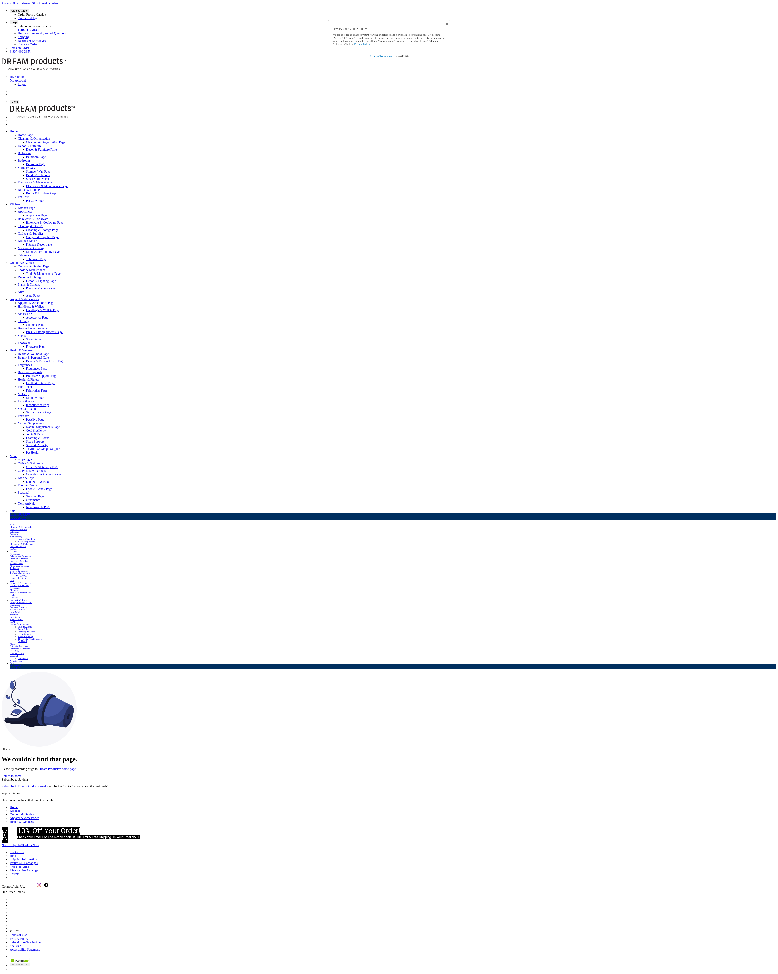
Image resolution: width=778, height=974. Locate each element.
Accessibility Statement (16, 3)
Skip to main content (45, 3)
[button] (402, 55)
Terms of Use (18, 935)
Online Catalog (27, 18)
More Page (25, 459)
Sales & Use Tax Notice (25, 942)
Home (14, 807)
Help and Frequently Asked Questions (42, 33)
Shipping (23, 37)
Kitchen (15, 810)
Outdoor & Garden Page (33, 266)
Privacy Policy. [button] (362, 44)
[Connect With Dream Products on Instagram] (38, 888)
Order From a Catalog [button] (32, 14)
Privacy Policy (19, 938)
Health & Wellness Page (33, 354)
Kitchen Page (26, 208)
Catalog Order (19, 10)
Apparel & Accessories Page (36, 303)
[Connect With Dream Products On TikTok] (45, 888)
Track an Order (27, 44)
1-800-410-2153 (28, 29)
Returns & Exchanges (32, 40)
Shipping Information (23, 859)
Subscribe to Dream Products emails (25, 786)
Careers (14, 874)
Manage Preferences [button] (381, 56)
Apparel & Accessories (24, 818)
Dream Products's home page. (57, 769)
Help (14, 22)
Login (22, 84)
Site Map (15, 946)
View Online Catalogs (24, 870)
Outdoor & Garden (22, 814)
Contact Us (17, 852)
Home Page (25, 135)
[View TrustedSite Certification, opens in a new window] (20, 965)
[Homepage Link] (34, 70)
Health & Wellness (22, 821)
